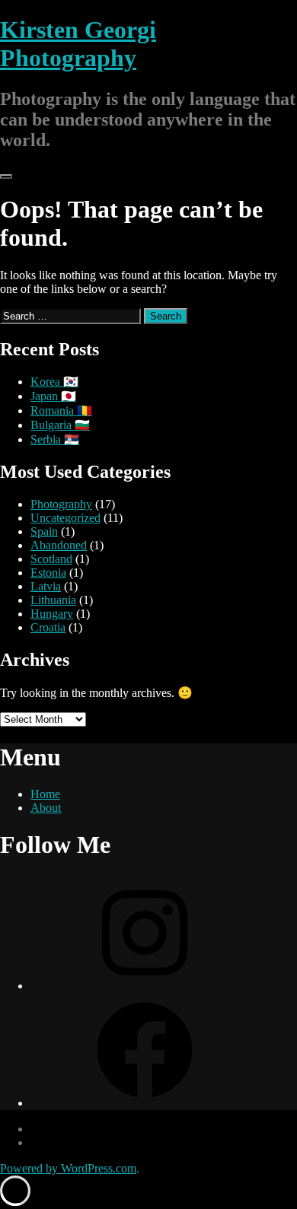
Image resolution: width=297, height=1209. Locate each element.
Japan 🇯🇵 (53, 396)
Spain (44, 531)
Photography (61, 504)
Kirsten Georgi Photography (78, 44)
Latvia (45, 586)
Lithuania (53, 599)
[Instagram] (144, 985)
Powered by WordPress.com (68, 1168)
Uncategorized (65, 517)
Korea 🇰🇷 (54, 381)
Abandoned (58, 545)
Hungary (51, 613)
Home (45, 793)
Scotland (51, 558)
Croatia (47, 627)
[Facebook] (144, 1102)
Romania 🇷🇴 (61, 410)
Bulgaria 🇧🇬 (60, 424)
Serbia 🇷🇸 (54, 439)
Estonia (48, 572)
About (45, 807)
